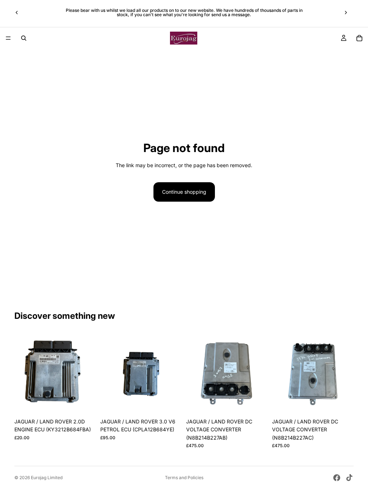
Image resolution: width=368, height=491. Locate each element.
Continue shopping (184, 192)
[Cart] (359, 38)
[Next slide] (346, 12)
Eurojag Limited (47, 477)
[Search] (24, 38)
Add (176, 403)
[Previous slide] (17, 12)
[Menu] (8, 38)
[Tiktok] (349, 477)
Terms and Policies (184, 477)
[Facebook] (336, 477)
